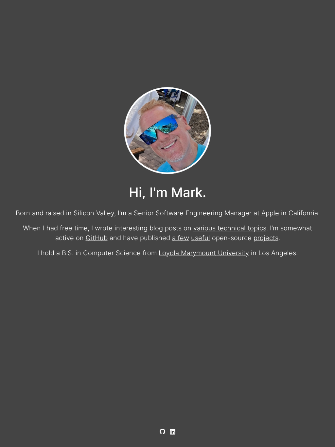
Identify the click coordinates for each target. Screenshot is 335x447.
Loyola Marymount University (204, 253)
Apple (270, 213)
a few (180, 238)
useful (200, 238)
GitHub (97, 238)
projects (266, 238)
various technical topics (229, 228)
